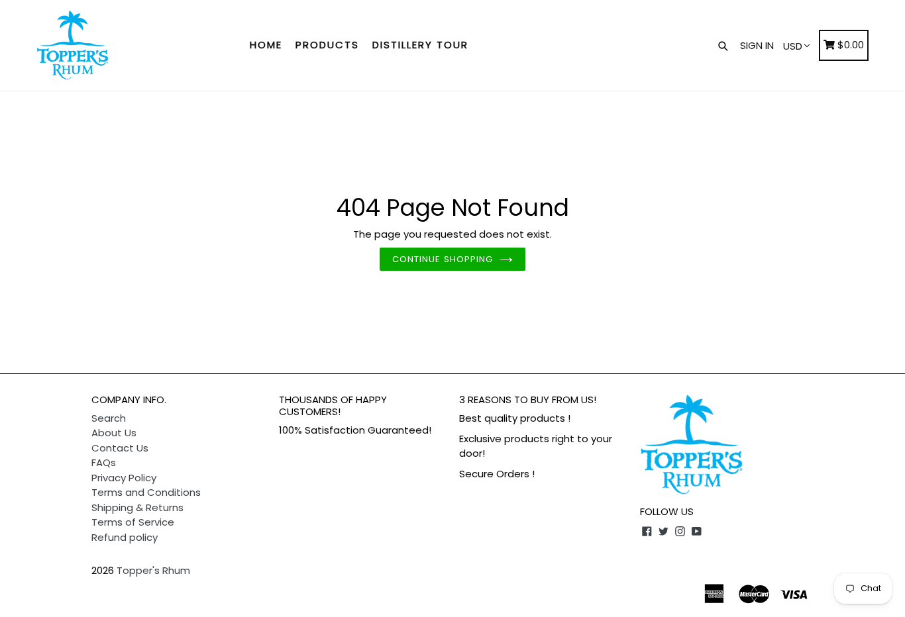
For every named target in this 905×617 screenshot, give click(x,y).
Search (108, 418)
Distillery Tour (420, 45)
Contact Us (119, 448)
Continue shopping (442, 259)
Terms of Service (132, 522)
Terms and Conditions (146, 492)
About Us (113, 433)
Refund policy (124, 537)
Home (266, 45)
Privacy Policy (123, 478)
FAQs (103, 462)
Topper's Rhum (153, 570)
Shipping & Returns (137, 507)
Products (327, 45)
